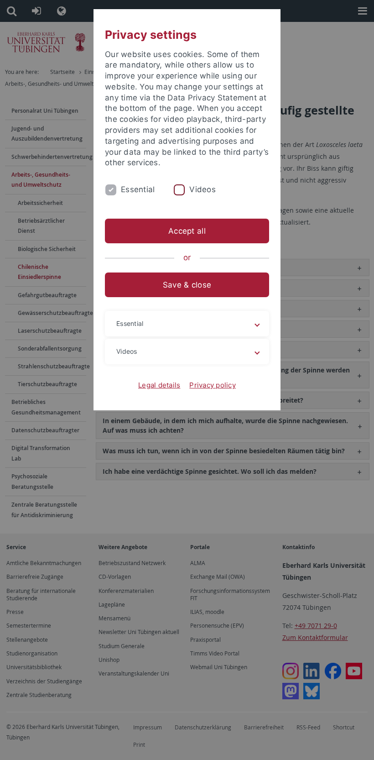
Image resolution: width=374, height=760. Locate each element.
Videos (202, 189)
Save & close (187, 284)
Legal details (159, 385)
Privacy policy (212, 385)
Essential (138, 189)
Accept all (187, 231)
